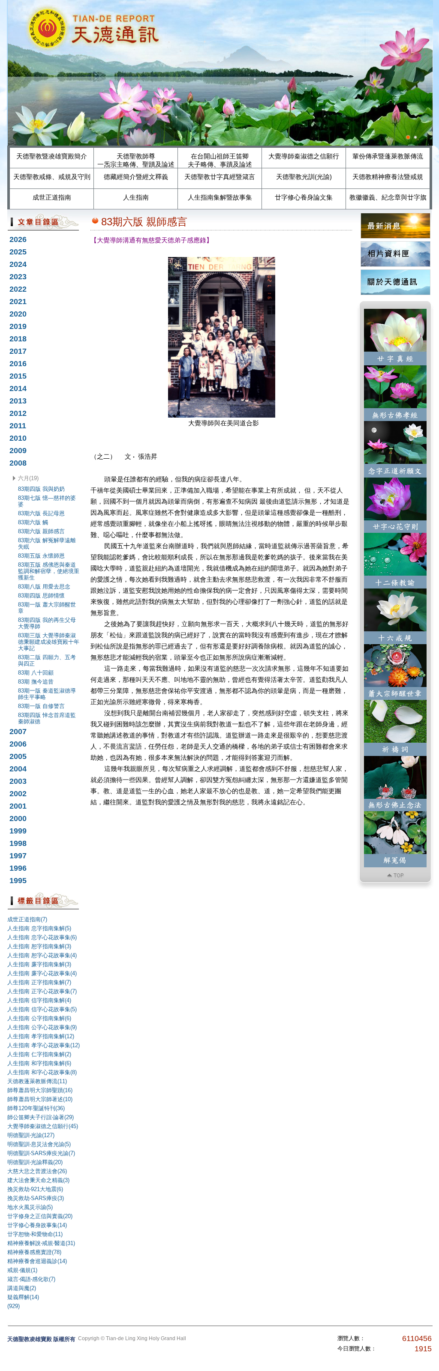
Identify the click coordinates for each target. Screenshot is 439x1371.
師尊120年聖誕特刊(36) (36, 1108)
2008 (18, 463)
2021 (18, 301)
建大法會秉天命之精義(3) (38, 1180)
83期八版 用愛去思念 (44, 586)
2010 (18, 438)
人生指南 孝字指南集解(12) (40, 1036)
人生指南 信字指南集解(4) (39, 1000)
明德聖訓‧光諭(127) (30, 1135)
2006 (18, 744)
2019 (18, 326)
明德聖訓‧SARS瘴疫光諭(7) (41, 1153)
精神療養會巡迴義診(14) (37, 1261)
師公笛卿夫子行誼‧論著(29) (40, 1117)
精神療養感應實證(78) (34, 1252)
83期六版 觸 (33, 522)
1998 (18, 843)
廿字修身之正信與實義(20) (39, 1216)
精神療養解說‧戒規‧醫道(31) (41, 1243)
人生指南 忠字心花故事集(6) (42, 937)
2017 (18, 351)
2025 (18, 252)
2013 (18, 401)
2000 (18, 818)
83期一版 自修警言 (41, 706)
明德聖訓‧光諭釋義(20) (35, 1162)
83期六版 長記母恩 (41, 513)
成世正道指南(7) (27, 919)
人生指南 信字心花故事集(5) (42, 1009)
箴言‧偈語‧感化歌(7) (31, 1279)
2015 (18, 376)
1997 (18, 855)
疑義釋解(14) (23, 1297)
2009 (18, 450)
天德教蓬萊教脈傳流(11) (37, 1081)
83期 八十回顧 (36, 672)
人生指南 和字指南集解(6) (39, 1063)
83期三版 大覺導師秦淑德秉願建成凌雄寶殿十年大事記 (48, 641)
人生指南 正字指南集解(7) (39, 982)
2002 (18, 793)
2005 (18, 756)
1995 (18, 880)
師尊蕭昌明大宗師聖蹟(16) (39, 1090)
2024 (18, 264)
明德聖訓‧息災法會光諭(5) (39, 1144)
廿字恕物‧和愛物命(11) (35, 1234)
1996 (18, 868)
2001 (18, 806)
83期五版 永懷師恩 (41, 556)
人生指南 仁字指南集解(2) (39, 1054)
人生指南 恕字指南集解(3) (39, 946)
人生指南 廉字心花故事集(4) (42, 973)
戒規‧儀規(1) (22, 1270)
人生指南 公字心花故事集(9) (42, 1027)
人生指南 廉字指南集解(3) (39, 964)
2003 (18, 781)
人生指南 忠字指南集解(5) (39, 928)
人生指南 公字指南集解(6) (39, 1018)
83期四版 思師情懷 (41, 595)
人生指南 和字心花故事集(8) (42, 1072)
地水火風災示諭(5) (30, 1207)
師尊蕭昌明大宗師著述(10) (39, 1099)
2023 (18, 276)
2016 (18, 363)
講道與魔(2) (21, 1288)
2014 (18, 388)
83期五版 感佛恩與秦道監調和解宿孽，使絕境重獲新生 (48, 571)
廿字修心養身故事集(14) (37, 1225)
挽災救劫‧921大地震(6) (35, 1189)
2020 (18, 314)
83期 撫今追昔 (36, 681)
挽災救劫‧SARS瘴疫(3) (35, 1198)
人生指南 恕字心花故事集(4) (42, 955)
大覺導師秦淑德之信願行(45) (42, 1126)
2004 (18, 769)
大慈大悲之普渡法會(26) (37, 1171)
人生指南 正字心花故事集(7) (42, 991)
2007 (18, 731)
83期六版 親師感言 (41, 531)
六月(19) (28, 478)
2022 (18, 289)
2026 (18, 239)
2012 (18, 413)
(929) (13, 1306)
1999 (18, 831)
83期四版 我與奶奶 (41, 489)
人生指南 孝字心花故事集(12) (43, 1045)
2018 (18, 339)
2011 (17, 425)
